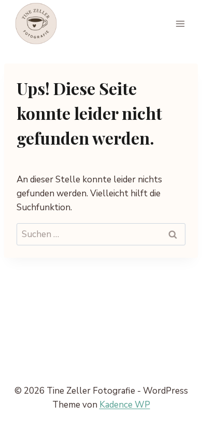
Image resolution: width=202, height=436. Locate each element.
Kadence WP (124, 405)
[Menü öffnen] (180, 23)
